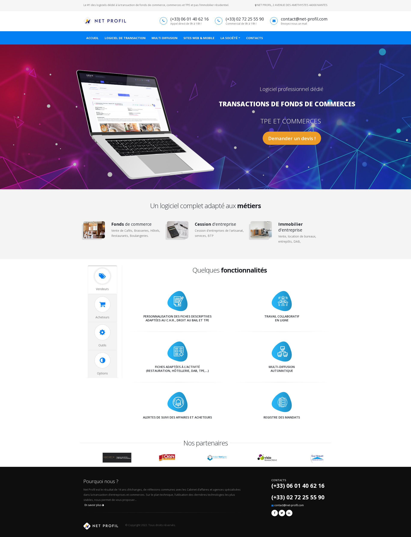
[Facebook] (274, 513)
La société (229, 38)
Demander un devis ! (292, 138)
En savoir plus (93, 505)
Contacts (254, 38)
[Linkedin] (289, 513)
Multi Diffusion (164, 38)
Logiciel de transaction (125, 38)
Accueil (92, 38)
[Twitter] (282, 513)
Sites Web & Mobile (198, 38)
